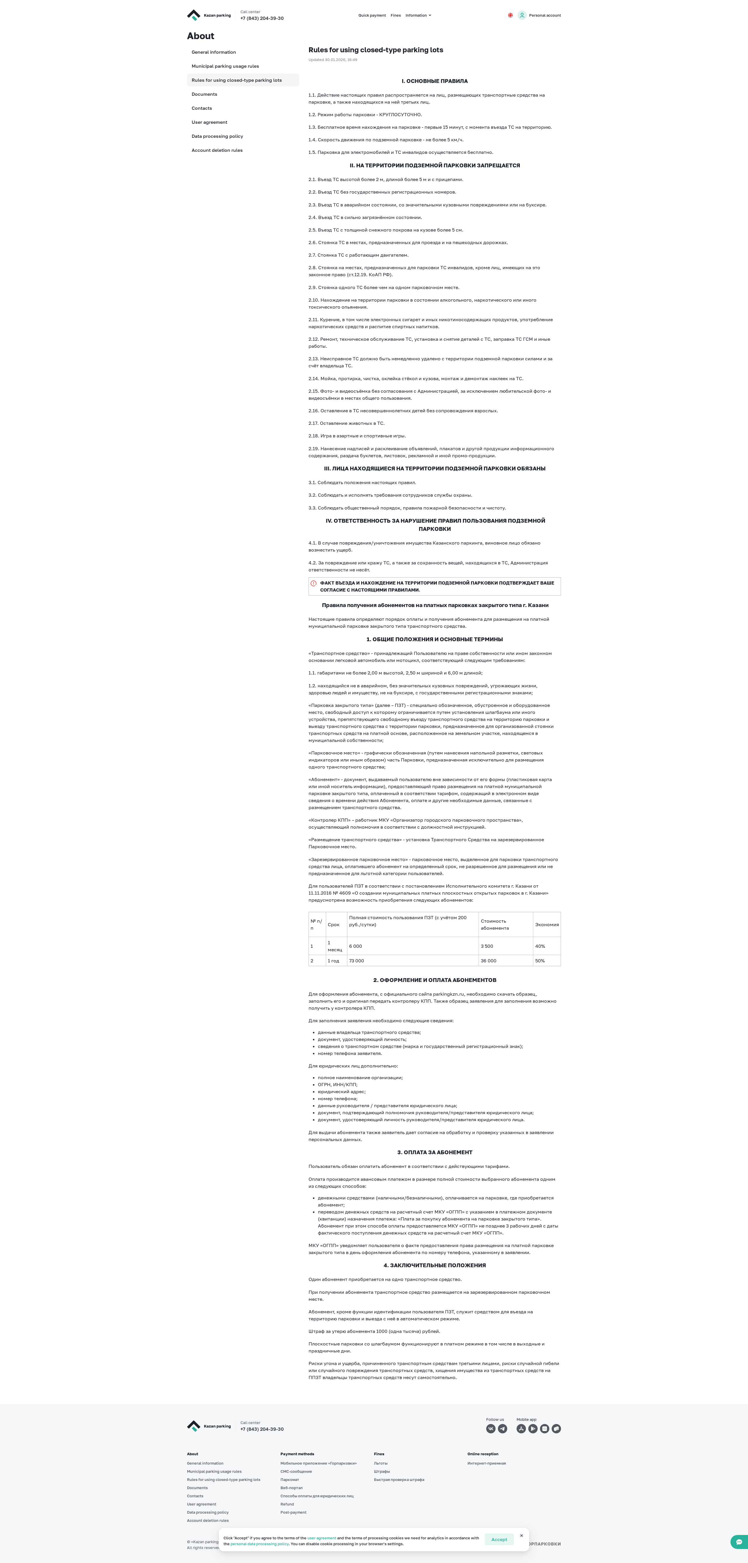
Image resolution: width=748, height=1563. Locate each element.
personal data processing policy (260, 1543)
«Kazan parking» (206, 1541)
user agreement (321, 1538)
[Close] (518, 1538)
